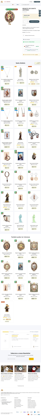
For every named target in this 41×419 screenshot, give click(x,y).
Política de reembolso (17, 401)
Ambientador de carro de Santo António (20, 184)
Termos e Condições (17, 399)
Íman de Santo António (34, 163)
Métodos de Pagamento (31, 400)
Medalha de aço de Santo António (34, 121)
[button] (5, 341)
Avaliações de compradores (32, 404)
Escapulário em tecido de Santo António (34, 143)
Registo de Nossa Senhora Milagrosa (34, 274)
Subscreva (31, 358)
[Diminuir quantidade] (24, 21)
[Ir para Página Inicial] (2, 2)
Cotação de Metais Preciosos (18, 405)
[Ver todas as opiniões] (20, 331)
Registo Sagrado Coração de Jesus (20, 253)
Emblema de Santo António (34, 100)
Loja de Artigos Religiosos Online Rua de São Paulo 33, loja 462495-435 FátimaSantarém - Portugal (7, 403)
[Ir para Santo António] (20, 135)
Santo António (20, 79)
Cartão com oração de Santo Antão (20, 295)
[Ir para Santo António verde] (34, 218)
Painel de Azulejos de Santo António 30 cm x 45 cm (7, 143)
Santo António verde (34, 225)
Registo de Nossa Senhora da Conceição (34, 253)
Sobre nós (29, 399)
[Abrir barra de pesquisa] (40, 13)
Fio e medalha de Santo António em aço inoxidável (7, 80)
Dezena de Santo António (7, 184)
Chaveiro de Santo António (34, 184)
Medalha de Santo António (34, 79)
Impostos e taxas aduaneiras (32, 405)
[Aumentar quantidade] (27, 21)
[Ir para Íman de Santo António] (34, 156)
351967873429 (4, 400)
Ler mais (36, 54)
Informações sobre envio (31, 401)
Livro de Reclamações (17, 406)
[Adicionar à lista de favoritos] (12, 72)
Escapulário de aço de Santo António (20, 121)
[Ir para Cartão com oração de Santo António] (20, 92)
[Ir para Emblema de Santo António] (34, 92)
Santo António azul (20, 225)
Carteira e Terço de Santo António (7, 226)
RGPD (15, 407)
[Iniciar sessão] (40, 15)
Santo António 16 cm (7, 204)
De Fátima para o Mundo (31, 407)
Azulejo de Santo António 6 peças (20, 164)
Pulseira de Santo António (7, 163)
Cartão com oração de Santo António (20, 101)
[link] (20, 346)
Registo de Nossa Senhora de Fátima (34, 295)
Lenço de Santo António (34, 204)
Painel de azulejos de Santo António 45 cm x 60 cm (7, 101)
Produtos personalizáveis (31, 406)
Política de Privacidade (17, 400)
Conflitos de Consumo (17, 404)
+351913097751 (4, 399)
